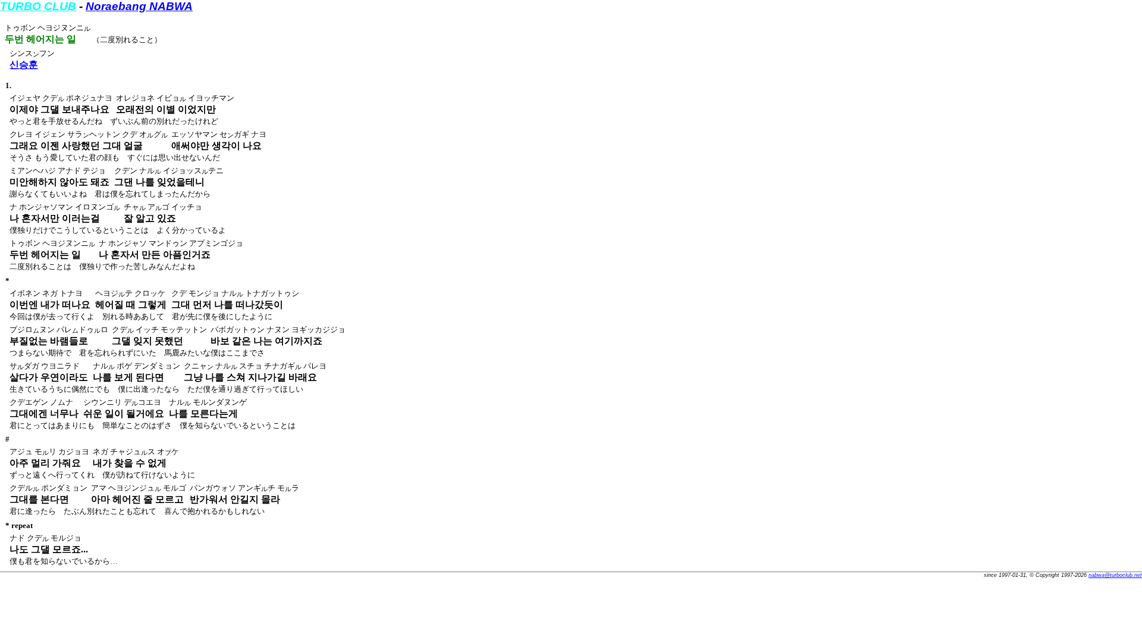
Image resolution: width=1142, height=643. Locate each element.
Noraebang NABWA (139, 6)
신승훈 (24, 65)
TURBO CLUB (38, 6)
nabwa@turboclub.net (1115, 575)
